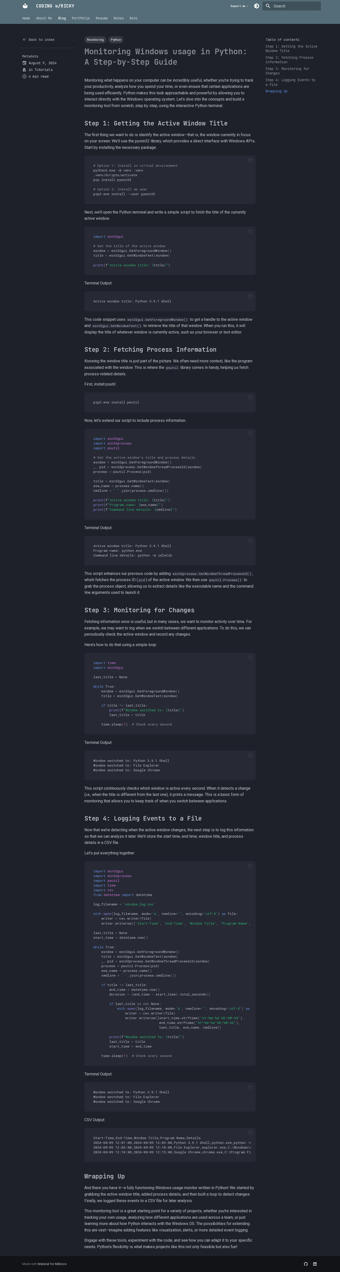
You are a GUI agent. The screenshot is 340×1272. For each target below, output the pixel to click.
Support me (237, 6)
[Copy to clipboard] (251, 161)
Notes (119, 18)
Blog (62, 18)
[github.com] (306, 1264)
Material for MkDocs (52, 1264)
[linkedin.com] (315, 1264)
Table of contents (282, 39)
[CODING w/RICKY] (25, 6)
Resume (102, 18)
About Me (44, 18)
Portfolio (81, 18)
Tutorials (44, 69)
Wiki (134, 18)
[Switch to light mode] (257, 6)
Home (26, 18)
